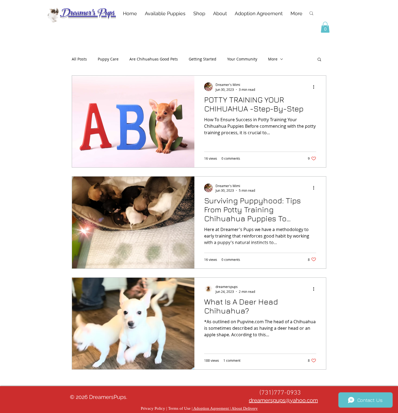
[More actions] (315, 87)
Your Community (242, 59)
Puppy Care (108, 59)
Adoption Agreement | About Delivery (225, 408)
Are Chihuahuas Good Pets (153, 59)
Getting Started (202, 59)
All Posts (79, 59)
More (273, 59)
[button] (325, 27)
